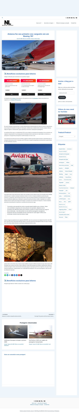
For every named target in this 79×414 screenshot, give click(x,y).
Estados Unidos (62, 185)
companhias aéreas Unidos (64, 214)
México (60, 201)
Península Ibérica (62, 193)
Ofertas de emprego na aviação (62, 23)
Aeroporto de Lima (62, 156)
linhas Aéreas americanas (64, 165)
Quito (69, 201)
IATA (66, 190)
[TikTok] (74, 17)
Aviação (5, 344)
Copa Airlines (68, 177)
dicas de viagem (62, 212)
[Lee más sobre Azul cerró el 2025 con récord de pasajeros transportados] (40, 331)
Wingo (66, 217)
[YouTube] (69, 17)
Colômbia (61, 177)
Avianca (32, 38)
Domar (70, 209)
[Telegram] (76, 17)
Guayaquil (61, 190)
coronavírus (35, 98)
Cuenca (60, 179)
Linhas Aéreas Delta (67, 179)
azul (50, 344)
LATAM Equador (62, 198)
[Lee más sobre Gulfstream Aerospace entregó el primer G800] (16, 331)
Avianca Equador (68, 171)
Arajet (72, 165)
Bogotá (66, 174)
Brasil (71, 174)
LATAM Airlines (67, 196)
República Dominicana (63, 206)
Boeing (61, 174)
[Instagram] (71, 17)
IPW (69, 193)
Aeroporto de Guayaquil (64, 154)
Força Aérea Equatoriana (63, 187)
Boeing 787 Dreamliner (16, 99)
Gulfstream (6, 345)
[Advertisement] (39, 8)
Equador (61, 182)
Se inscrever (62, 97)
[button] (2, 18)
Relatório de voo (62, 204)
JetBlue (60, 196)
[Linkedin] (73, 17)
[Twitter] (66, 17)
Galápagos (72, 187)
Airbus (67, 162)
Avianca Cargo (37, 38)
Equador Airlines (62, 148)
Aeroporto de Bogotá (63, 151)
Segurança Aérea (63, 209)
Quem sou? (38, 23)
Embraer (67, 182)
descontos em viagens (48, 23)
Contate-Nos (73, 23)
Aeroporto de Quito (63, 159)
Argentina (61, 168)
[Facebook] (67, 17)
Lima (69, 198)
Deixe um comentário (26, 38)
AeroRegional (61, 162)
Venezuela (61, 217)
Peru (65, 201)
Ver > (12, 94)
